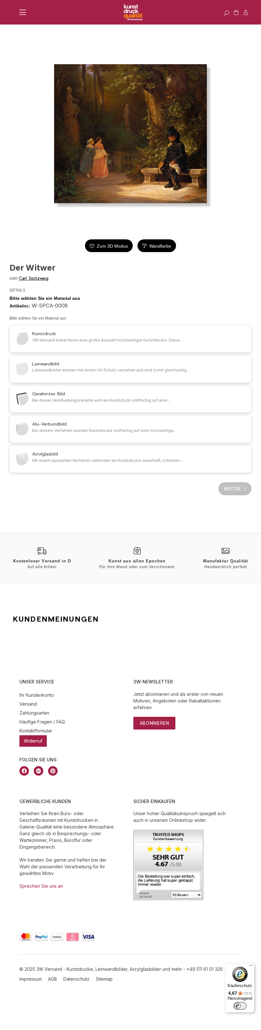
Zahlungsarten (34, 713)
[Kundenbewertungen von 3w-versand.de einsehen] (168, 898)
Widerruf (33, 741)
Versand (28, 704)
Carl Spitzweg (33, 278)
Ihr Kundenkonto (36, 695)
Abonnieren (154, 723)
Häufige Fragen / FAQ (42, 721)
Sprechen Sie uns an (41, 886)
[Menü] (251, 967)
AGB (52, 979)
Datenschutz (76, 979)
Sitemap (104, 979)
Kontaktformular (35, 730)
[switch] (240, 1006)
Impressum (30, 979)
